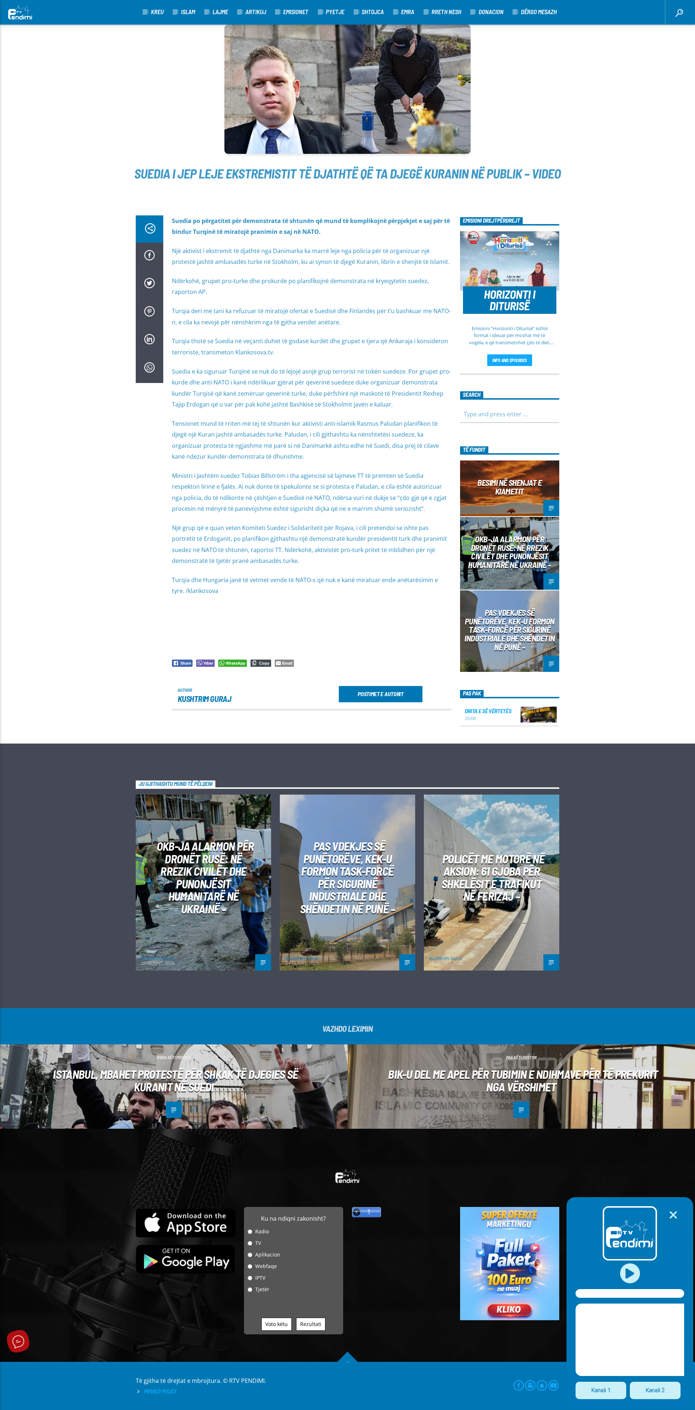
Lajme (220, 11)
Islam (188, 11)
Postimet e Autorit (380, 693)
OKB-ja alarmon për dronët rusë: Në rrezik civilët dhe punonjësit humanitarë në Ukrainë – (509, 552)
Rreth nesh (446, 11)
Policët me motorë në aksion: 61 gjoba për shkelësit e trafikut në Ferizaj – (493, 877)
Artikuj (255, 11)
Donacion (491, 11)
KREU (157, 11)
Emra (407, 11)
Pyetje (335, 11)
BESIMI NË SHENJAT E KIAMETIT (509, 486)
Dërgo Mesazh (539, 11)
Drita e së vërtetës (488, 710)
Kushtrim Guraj (204, 699)
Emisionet (295, 11)
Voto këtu (276, 1324)
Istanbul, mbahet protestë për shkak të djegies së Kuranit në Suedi (175, 1080)
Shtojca (373, 11)
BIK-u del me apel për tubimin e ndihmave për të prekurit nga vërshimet (523, 1080)
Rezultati (310, 1324)
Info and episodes (509, 360)
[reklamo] (510, 1318)
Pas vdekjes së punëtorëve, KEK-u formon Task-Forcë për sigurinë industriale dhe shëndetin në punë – (509, 629)
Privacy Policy (160, 1391)
